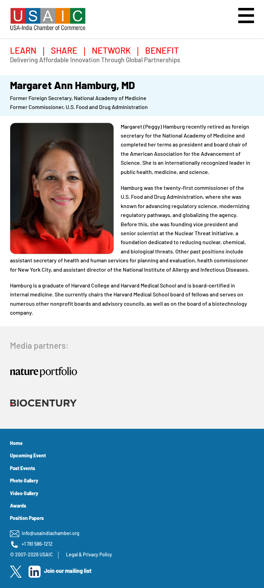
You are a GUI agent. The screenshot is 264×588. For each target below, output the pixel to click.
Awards (18, 506)
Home (16, 443)
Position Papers (27, 518)
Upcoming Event (28, 456)
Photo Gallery (24, 481)
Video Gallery (24, 494)
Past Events (22, 468)
